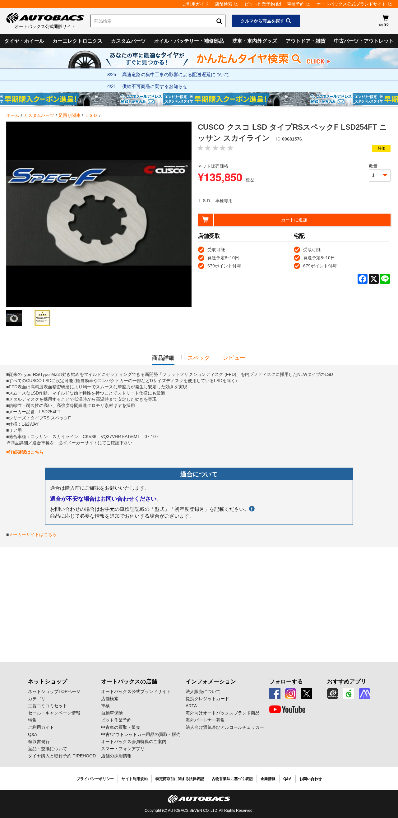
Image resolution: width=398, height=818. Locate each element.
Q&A (32, 734)
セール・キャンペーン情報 (54, 712)
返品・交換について (47, 748)
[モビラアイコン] (364, 693)
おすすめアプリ (346, 681)
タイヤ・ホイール (24, 41)
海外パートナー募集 (205, 720)
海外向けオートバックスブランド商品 (223, 712)
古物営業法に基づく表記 (232, 779)
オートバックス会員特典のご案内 (133, 741)
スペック (198, 358)
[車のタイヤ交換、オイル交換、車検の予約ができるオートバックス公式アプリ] (332, 693)
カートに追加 (294, 219)
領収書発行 (39, 741)
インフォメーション (211, 681)
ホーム (12, 115)
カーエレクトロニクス (77, 41)
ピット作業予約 (259, 4)
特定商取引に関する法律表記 (179, 779)
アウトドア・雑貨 (306, 41)
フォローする (286, 681)
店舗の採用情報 (116, 755)
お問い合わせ (310, 779)
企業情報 (268, 779)
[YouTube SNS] (287, 709)
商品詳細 (163, 359)
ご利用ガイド (196, 4)
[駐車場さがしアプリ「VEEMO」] (348, 693)
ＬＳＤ (91, 115)
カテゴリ (36, 698)
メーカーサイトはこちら (33, 534)
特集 (32, 720)
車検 (105, 705)
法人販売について (203, 691)
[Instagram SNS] (290, 693)
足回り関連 (69, 115)
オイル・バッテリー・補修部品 (189, 41)
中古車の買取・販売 (120, 727)
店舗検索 (223, 4)
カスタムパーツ (128, 41)
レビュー (234, 358)
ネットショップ (47, 681)
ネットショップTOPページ (54, 691)
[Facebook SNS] (274, 693)
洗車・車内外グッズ (254, 41)
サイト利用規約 (135, 779)
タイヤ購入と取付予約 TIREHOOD (62, 755)
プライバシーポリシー (95, 779)
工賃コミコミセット (47, 705)
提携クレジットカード (207, 698)
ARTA (191, 705)
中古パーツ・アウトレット (364, 41)
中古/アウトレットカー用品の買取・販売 (141, 734)
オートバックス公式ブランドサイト (351, 4)
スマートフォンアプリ (123, 748)
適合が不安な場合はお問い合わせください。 (106, 499)
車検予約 (295, 4)
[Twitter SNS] (306, 693)
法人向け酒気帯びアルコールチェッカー (225, 727)
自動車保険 (112, 712)
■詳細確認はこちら (25, 452)
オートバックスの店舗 (129, 681)
